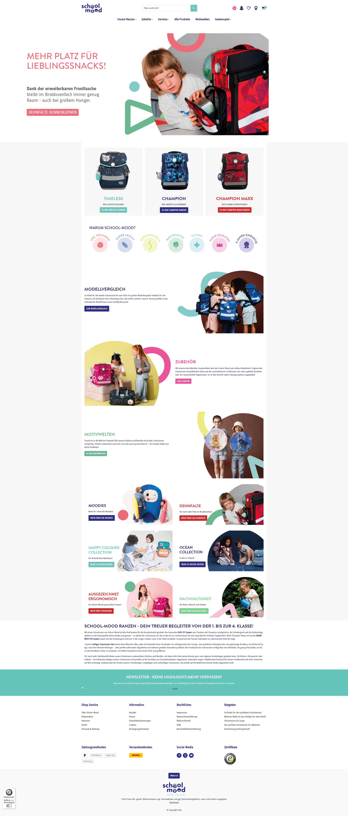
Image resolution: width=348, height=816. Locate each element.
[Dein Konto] (241, 8)
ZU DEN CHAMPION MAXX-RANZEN (235, 210)
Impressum (182, 712)
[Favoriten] (249, 8)
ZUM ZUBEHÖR (183, 381)
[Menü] (13, 789)
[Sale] (234, 8)
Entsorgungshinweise (139, 729)
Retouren (86, 721)
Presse (132, 717)
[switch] (9, 805)
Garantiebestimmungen (140, 721)
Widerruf (174, 776)
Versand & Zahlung (90, 729)
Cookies (132, 725)
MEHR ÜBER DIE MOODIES (101, 518)
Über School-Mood (90, 712)
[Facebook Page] (179, 755)
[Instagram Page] (185, 755)
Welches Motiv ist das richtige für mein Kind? (245, 717)
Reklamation (87, 717)
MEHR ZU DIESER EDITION (101, 564)
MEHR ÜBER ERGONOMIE (101, 611)
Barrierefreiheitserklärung (189, 729)
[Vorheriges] (6, 84)
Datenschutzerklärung (187, 717)
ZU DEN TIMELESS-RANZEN (113, 210)
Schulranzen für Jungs (234, 721)
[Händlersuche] (256, 8)
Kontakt (132, 712)
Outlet (84, 725)
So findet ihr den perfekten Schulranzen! (243, 712)
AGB (179, 725)
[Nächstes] (342, 84)
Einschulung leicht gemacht (237, 729)
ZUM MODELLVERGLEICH (96, 309)
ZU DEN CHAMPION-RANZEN (174, 210)
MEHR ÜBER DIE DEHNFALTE (193, 518)
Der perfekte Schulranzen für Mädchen (242, 725)
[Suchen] (194, 8)
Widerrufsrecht (184, 721)
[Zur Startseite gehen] (95, 8)
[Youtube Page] (191, 755)
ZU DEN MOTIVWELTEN (95, 453)
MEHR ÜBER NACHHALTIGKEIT (194, 611)
